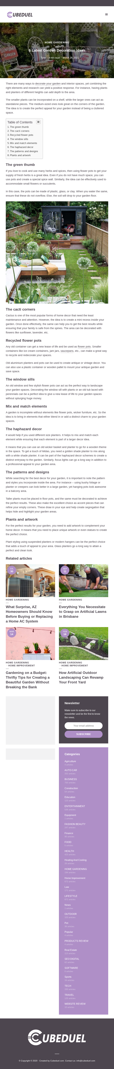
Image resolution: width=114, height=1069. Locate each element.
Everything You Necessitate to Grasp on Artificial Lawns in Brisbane (82, 611)
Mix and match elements (23, 143)
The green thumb (19, 127)
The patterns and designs (24, 151)
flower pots (84, 346)
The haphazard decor (21, 147)
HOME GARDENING (57, 42)
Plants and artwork (20, 155)
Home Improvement (21, 665)
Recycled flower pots (21, 135)
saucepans (67, 350)
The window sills (19, 139)
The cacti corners (19, 131)
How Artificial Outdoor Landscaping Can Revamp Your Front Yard (81, 677)
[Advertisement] (30, 720)
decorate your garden (48, 83)
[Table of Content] (38, 122)
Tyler (43, 57)
